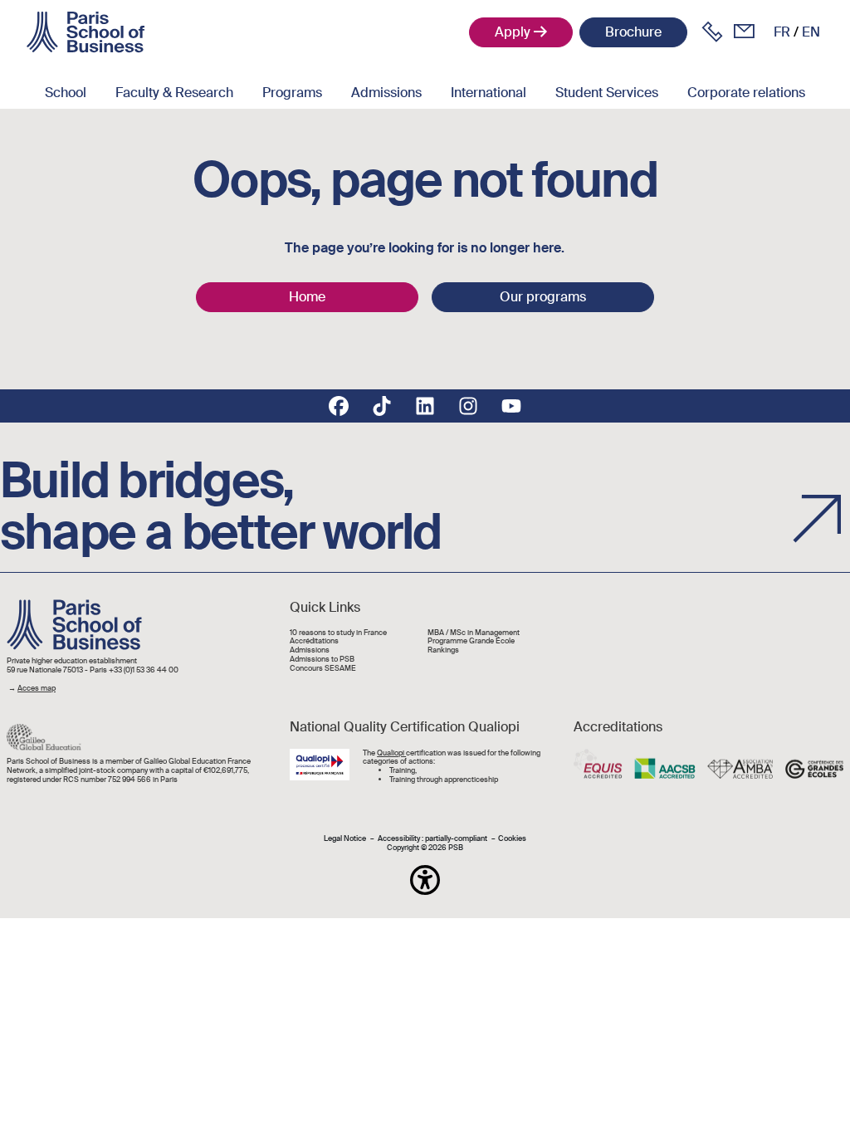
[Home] (85, 32)
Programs (292, 92)
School (65, 92)
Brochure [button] (633, 32)
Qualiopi (391, 753)
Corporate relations (746, 92)
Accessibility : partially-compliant (432, 838)
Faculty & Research (174, 92)
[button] (425, 880)
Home (307, 296)
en (811, 32)
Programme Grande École (471, 641)
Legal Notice (345, 838)
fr (782, 32)
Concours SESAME (323, 668)
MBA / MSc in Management (473, 633)
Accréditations (314, 641)
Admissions (386, 92)
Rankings (443, 650)
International (488, 92)
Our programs (543, 296)
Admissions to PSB (322, 659)
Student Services (606, 92)
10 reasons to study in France (338, 633)
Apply (512, 32)
